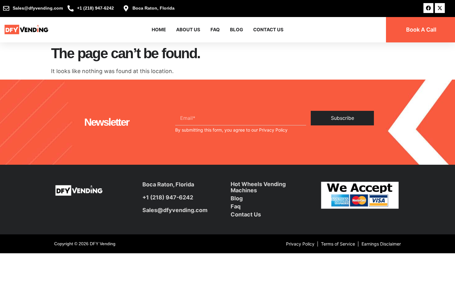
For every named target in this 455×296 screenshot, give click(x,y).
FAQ (215, 30)
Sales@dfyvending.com (174, 210)
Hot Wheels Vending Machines (258, 187)
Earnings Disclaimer (381, 243)
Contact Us (268, 30)
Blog (236, 30)
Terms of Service (338, 243)
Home (159, 30)
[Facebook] (428, 8)
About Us (188, 30)
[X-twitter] (440, 8)
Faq (235, 206)
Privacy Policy (273, 130)
